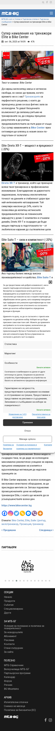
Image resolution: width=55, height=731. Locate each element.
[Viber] (34, 513)
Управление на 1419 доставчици (17, 415)
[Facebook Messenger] (28, 513)
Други (7, 612)
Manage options (27, 439)
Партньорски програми (17, 673)
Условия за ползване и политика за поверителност (24, 627)
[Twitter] (16, 513)
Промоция (25, 524)
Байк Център (38, 520)
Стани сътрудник (13, 648)
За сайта (8, 652)
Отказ (27, 430)
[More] (40, 513)
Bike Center (38, 127)
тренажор (38, 524)
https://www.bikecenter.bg (17, 505)
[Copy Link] (22, 513)
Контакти (48, 445)
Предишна (9, 530)
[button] (50, 282)
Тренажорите (32, 96)
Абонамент (10, 636)
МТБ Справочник (14, 665)
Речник (8, 684)
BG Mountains (11, 688)
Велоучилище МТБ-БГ (16, 669)
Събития (8, 604)
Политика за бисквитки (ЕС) (20, 710)
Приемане (27, 422)
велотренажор (10, 524)
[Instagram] (10, 513)
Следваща (45, 530)
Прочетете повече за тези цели (41, 415)
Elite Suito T (44, 277)
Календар (9, 677)
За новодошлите (13, 632)
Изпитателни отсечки (16, 702)
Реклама (9, 640)
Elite (27, 520)
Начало (8, 597)
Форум (8, 681)
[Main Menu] (51, 13)
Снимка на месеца (14, 706)
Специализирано (13, 608)
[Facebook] (4, 513)
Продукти (9, 601)
